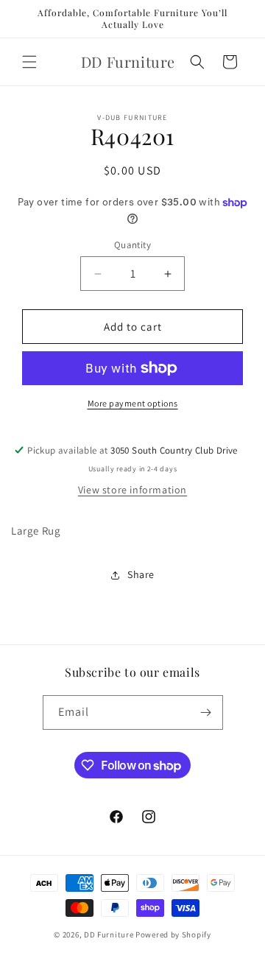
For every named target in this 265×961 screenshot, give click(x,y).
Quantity (132, 245)
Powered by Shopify (173, 934)
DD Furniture (108, 934)
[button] (29, 62)
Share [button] (141, 574)
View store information (132, 489)
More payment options (133, 403)
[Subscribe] (206, 712)
